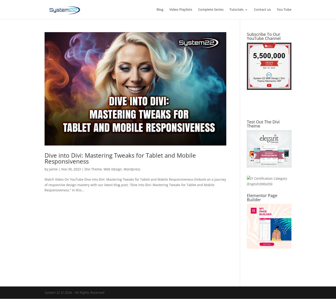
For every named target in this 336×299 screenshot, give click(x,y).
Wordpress (132, 169)
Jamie (53, 169)
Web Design (113, 169)
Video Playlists (180, 10)
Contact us (262, 10)
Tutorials (236, 10)
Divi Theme (93, 169)
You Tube (284, 10)
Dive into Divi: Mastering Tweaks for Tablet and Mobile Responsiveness (120, 158)
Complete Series (211, 10)
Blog (160, 10)
